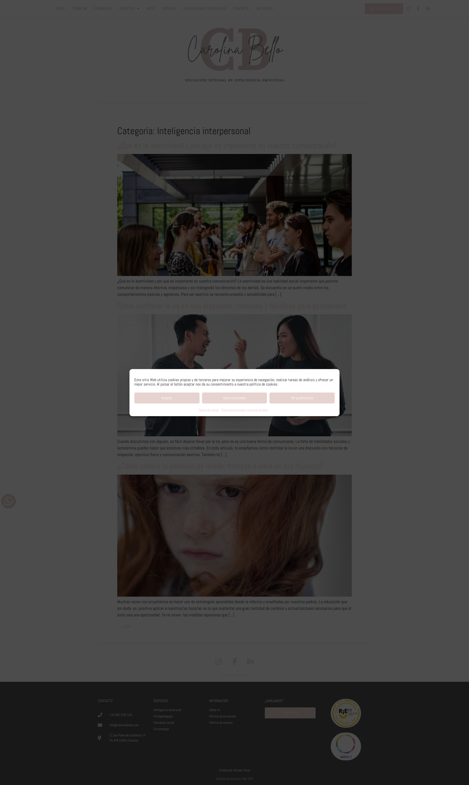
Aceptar (166, 398)
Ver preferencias (302, 398)
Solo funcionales (234, 398)
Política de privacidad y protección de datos (245, 410)
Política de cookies (209, 410)
